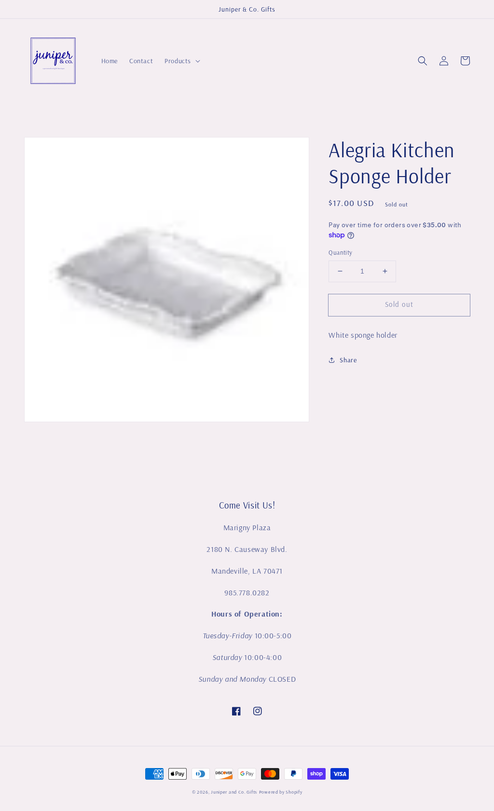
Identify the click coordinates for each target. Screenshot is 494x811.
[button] (422, 60)
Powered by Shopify (280, 792)
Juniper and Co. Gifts (234, 792)
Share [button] (348, 360)
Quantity (340, 252)
